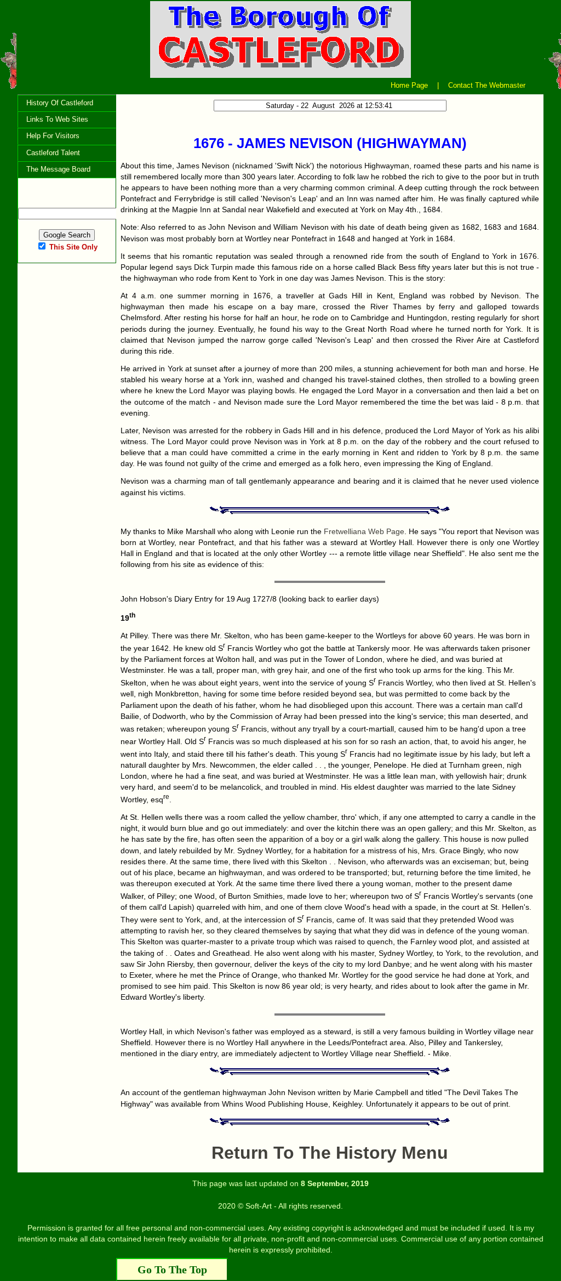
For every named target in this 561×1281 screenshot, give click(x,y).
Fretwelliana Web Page (364, 531)
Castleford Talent (53, 153)
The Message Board (58, 169)
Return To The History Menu (330, 1153)
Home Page (409, 85)
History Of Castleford (59, 103)
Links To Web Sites (57, 119)
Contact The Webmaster (487, 85)
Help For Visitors (52, 136)
